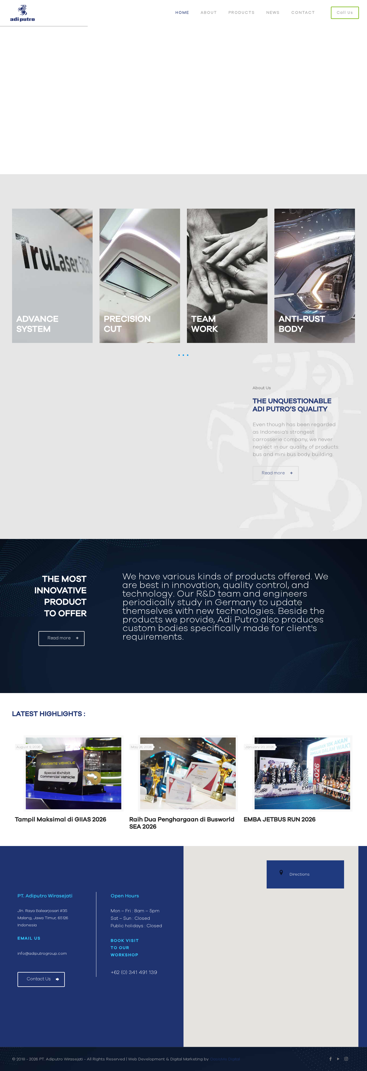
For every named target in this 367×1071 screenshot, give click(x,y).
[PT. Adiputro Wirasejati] (22, 13)
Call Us (345, 13)
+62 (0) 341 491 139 (134, 972)
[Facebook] (331, 1059)
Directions (300, 874)
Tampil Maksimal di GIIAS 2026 (60, 819)
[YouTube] (338, 1059)
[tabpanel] (69, 781)
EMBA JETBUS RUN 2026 (280, 819)
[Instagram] (346, 1059)
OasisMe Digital (225, 1059)
